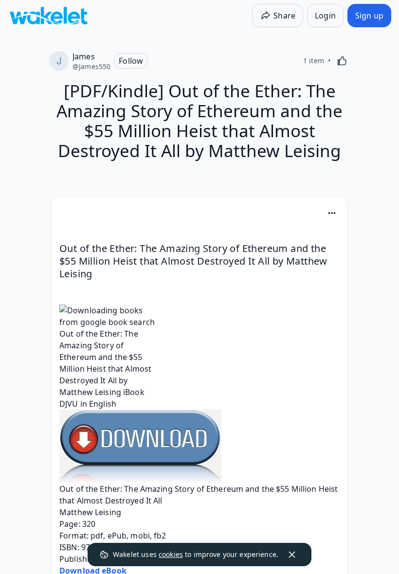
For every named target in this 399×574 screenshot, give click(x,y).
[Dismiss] (292, 554)
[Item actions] (332, 213)
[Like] (342, 61)
